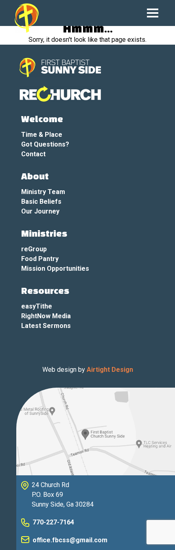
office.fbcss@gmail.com (70, 540)
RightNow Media (46, 316)
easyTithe (36, 306)
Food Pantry (40, 259)
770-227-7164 (53, 522)
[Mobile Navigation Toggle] (152, 12)
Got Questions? (45, 144)
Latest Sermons (46, 326)
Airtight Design (110, 369)
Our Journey (40, 211)
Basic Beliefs (41, 201)
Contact (33, 154)
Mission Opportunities (55, 268)
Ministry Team (43, 192)
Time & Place (41, 134)
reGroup (34, 249)
